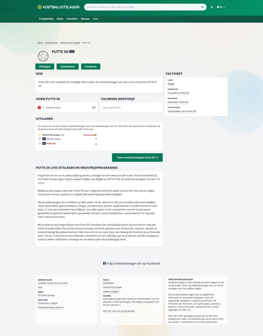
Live (95, 18)
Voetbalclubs (51, 42)
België (171, 84)
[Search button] (203, 7)
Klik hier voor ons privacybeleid (119, 311)
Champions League (47, 303)
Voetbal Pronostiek (112, 287)
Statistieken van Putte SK (182, 111)
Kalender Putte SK (178, 102)
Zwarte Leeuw (73, 179)
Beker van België (93, 179)
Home (40, 42)
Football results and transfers (53, 283)
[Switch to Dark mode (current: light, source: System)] (212, 7)
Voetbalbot (108, 283)
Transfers (72, 18)
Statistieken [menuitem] (67, 66)
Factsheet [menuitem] (91, 66)
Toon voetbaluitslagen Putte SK (136, 157)
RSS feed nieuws (46, 295)
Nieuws (85, 18)
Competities (46, 18)
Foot (40, 287)
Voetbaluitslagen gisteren (51, 307)
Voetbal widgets (111, 291)
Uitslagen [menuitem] (45, 66)
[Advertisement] (131, 33)
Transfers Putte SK (178, 93)
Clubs (60, 18)
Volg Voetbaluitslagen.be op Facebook (133, 263)
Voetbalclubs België (70, 42)
